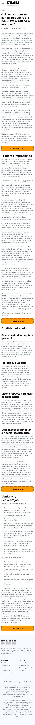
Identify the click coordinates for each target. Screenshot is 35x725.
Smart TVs (4, 663)
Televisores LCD (6, 670)
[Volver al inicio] (12, 3)
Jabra (3, 11)
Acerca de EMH (23, 663)
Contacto (21, 670)
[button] (3, 3)
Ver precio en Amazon (17, 148)
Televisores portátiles (7, 673)
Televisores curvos (7, 668)
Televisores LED (6, 665)
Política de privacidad (25, 668)
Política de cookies (24, 665)
